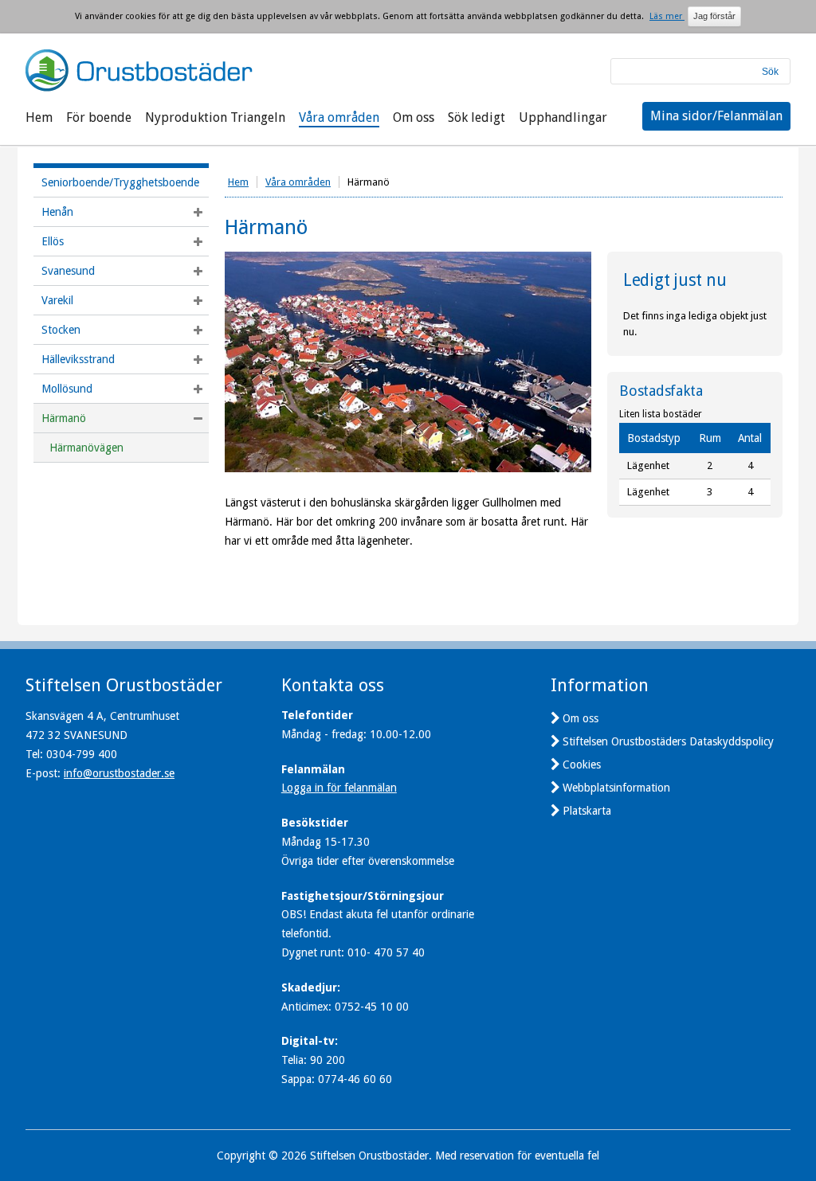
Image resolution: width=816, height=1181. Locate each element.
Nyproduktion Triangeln (215, 117)
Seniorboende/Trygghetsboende (120, 182)
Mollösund (66, 388)
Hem (39, 117)
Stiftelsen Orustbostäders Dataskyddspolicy (668, 741)
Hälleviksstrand (78, 359)
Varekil (57, 300)
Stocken (60, 329)
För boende (98, 117)
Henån (57, 211)
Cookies (582, 764)
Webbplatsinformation (616, 787)
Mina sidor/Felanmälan (716, 115)
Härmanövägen (86, 447)
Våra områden (339, 117)
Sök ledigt (476, 117)
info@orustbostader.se (119, 773)
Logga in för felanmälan (339, 787)
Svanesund (68, 270)
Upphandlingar (563, 117)
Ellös (52, 241)
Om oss (413, 117)
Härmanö (63, 418)
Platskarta (587, 810)
